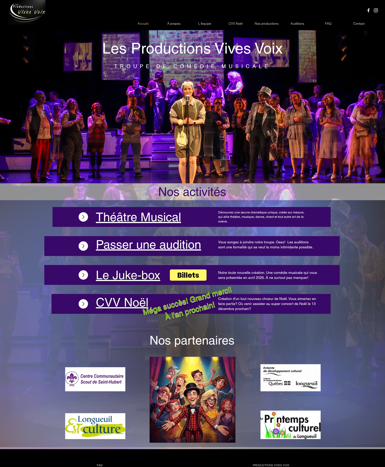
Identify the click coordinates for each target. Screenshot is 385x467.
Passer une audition (148, 245)
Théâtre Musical (138, 217)
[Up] (83, 217)
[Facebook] (368, 10)
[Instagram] (376, 10)
